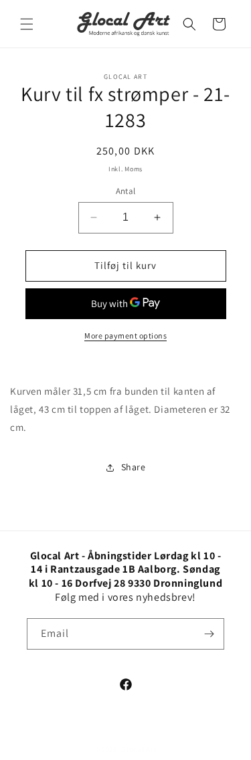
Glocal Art (139, 749)
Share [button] (133, 467)
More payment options (125, 335)
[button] (26, 24)
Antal (126, 191)
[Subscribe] (209, 634)
